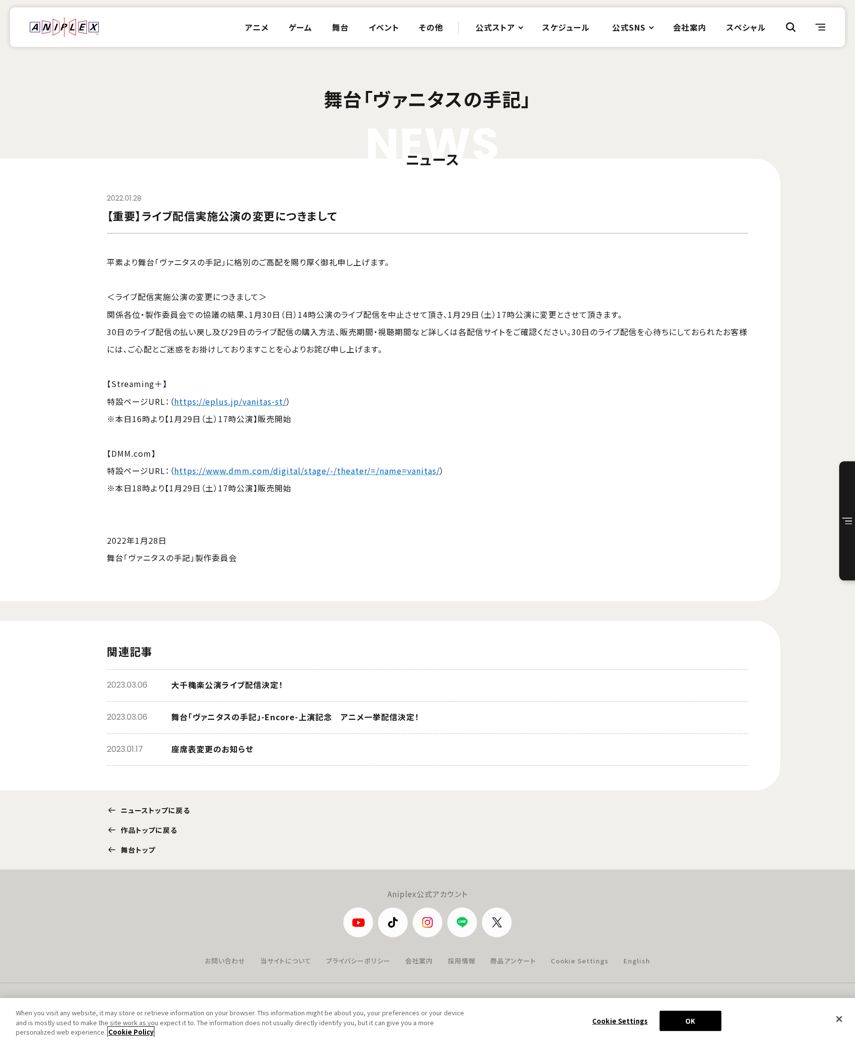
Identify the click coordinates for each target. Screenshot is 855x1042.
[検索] (791, 27)
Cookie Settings (580, 960)
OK (690, 1020)
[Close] (839, 1019)
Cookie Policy (130, 1032)
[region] (427, 1020)
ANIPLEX (64, 27)
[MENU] (820, 27)
